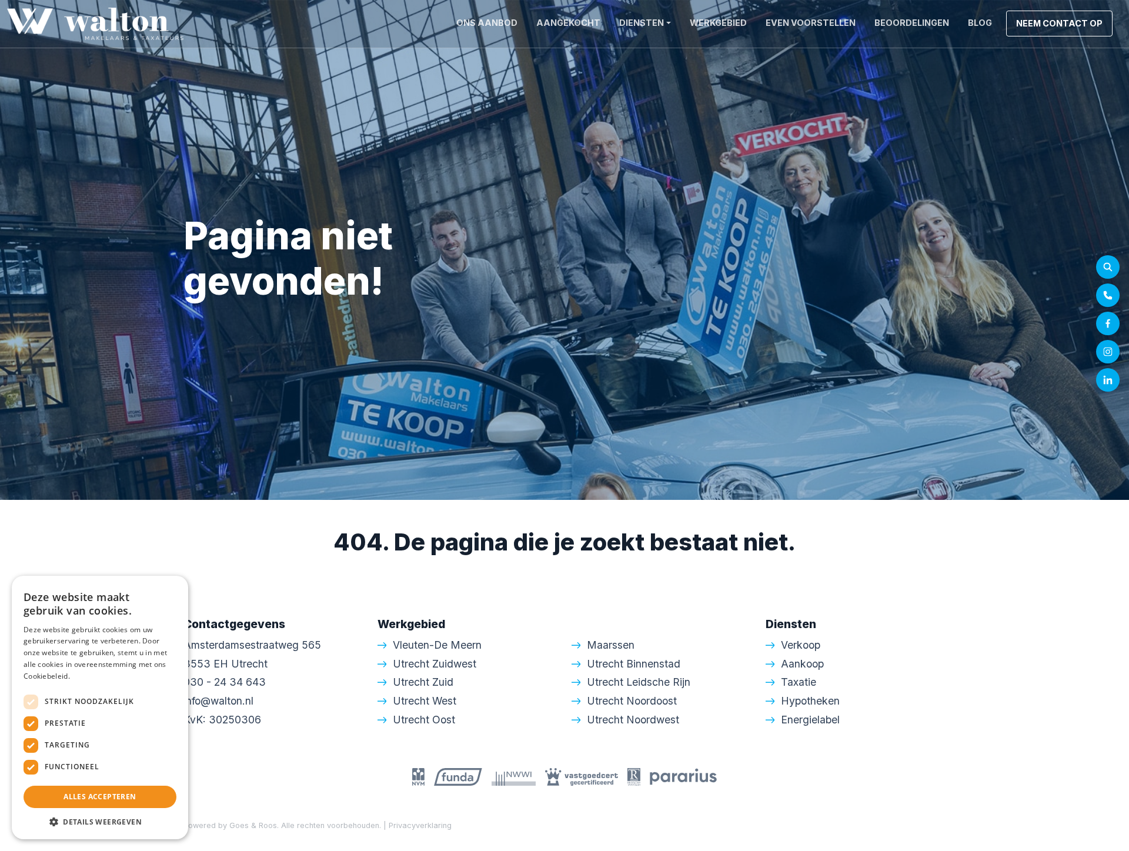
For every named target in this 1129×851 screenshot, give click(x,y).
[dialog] (100, 707)
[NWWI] (514, 775)
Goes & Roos (253, 825)
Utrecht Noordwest (633, 719)
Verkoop (800, 645)
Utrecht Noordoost (632, 701)
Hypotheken (810, 701)
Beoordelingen (911, 23)
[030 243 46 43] (1108, 295)
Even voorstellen (811, 23)
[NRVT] (633, 775)
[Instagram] (1108, 351)
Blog (980, 23)
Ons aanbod (486, 23)
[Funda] (458, 775)
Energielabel (810, 719)
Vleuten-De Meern (437, 645)
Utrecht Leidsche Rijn (638, 682)
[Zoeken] (1108, 267)
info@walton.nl (218, 701)
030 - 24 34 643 (224, 682)
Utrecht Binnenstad (633, 664)
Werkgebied (718, 23)
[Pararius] (683, 775)
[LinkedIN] (1108, 380)
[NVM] (418, 775)
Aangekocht (568, 23)
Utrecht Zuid (423, 682)
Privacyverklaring (420, 825)
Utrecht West (424, 701)
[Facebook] (1108, 323)
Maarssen (610, 645)
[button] (100, 821)
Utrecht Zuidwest (434, 664)
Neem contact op (1059, 23)
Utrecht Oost (424, 719)
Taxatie (798, 682)
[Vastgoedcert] (581, 775)
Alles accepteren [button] (100, 797)
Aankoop (802, 664)
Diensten (641, 23)
